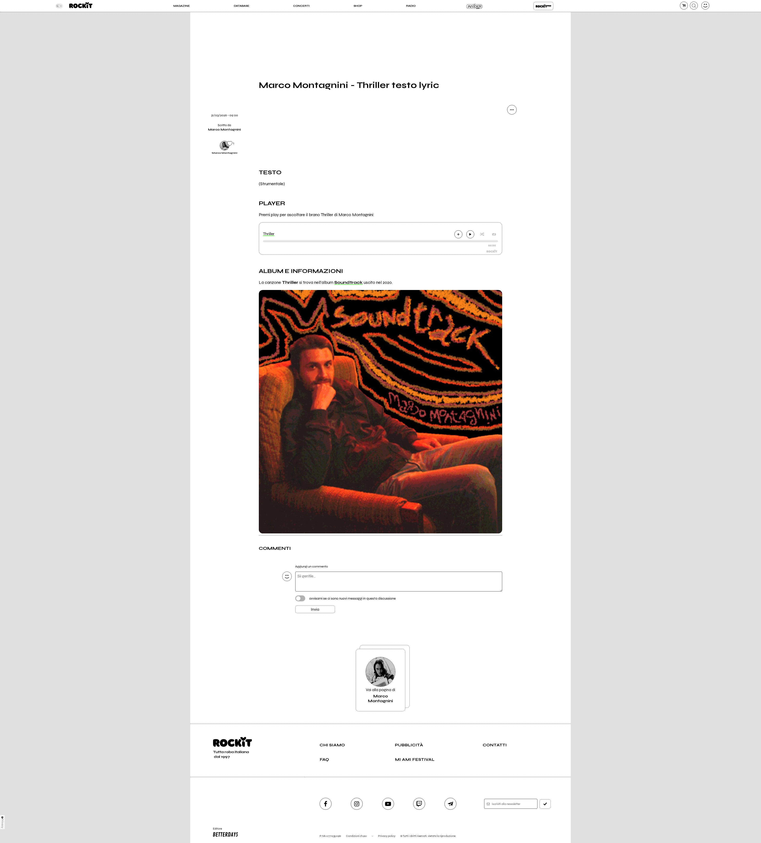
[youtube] (388, 804)
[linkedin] (512, 177)
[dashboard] (705, 6)
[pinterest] (512, 190)
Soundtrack (348, 282)
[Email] (512, 123)
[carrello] (684, 6)
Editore (215, 830)
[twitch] (419, 804)
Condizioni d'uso (356, 836)
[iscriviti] (545, 804)
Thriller (268, 233)
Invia (315, 609)
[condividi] (512, 109)
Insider (475, 6)
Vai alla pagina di (380, 695)
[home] (80, 6)
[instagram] (357, 804)
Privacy (2, 823)
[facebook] (512, 163)
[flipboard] (512, 136)
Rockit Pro (543, 6)
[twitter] (512, 150)
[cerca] (694, 6)
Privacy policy (386, 836)
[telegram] (450, 804)
